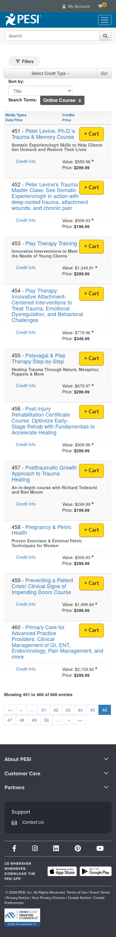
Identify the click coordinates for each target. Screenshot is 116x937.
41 (43, 710)
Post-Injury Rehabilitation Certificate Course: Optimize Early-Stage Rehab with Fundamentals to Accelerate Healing (53, 420)
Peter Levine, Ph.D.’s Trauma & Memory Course (43, 133)
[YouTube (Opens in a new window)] (100, 848)
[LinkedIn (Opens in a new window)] (56, 848)
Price (66, 120)
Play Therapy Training (51, 243)
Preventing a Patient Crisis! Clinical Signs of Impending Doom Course (42, 586)
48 (22, 720)
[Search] (105, 36)
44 (80, 710)
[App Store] (62, 871)
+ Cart (91, 134)
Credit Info (26, 161)
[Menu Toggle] (104, 20)
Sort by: (16, 81)
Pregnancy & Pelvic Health (41, 529)
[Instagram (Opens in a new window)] (35, 848)
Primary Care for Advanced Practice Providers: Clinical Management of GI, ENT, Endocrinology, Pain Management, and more (57, 641)
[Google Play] (96, 871)
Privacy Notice (17, 897)
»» (80, 720)
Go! (104, 73)
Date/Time (14, 120)
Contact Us (33, 822)
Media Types (15, 114)
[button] (80, 100)
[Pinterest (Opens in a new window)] (77, 848)
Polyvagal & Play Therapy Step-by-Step (38, 358)
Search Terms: (22, 100)
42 (56, 710)
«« (10, 710)
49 (34, 720)
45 (92, 710)
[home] (23, 19)
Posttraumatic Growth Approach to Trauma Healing (44, 473)
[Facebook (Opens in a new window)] (14, 848)
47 (9, 720)
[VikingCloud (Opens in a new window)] (22, 917)
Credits (68, 114)
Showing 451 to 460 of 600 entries (38, 694)
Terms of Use (77, 892)
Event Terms (100, 892)
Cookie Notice (79, 897)
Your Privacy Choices (48, 897)
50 (46, 720)
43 (68, 710)
